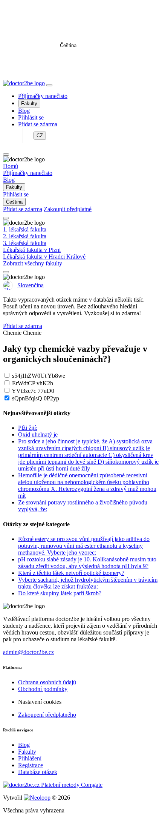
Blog (24, 110)
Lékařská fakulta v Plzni (32, 250)
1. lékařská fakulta (24, 229)
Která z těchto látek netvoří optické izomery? (71, 573)
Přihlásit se (31, 117)
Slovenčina (30, 285)
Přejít (81, 63)
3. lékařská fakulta (24, 243)
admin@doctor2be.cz (28, 652)
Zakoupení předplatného (47, 714)
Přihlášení (29, 758)
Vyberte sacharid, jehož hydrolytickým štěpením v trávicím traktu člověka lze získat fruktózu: (87, 583)
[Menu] (49, 85)
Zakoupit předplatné (68, 209)
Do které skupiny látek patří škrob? (59, 593)
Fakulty (29, 103)
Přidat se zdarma (37, 124)
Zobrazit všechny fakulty (32, 263)
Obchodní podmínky (42, 689)
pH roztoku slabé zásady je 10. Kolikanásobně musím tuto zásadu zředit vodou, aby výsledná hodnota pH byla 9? (87, 562)
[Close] (6, 154)
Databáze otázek (37, 772)
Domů (10, 166)
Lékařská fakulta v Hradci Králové (44, 256)
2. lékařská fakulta (24, 236)
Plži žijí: (27, 428)
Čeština (68, 45)
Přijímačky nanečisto (42, 96)
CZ (40, 135)
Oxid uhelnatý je (38, 434)
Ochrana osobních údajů (47, 682)
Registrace (30, 765)
